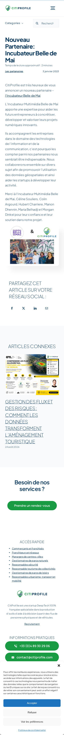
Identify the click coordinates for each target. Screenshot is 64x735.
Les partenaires (14, 71)
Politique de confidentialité (32, 730)
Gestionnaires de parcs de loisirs (30, 572)
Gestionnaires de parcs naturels (30, 560)
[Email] (47, 308)
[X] (23, 308)
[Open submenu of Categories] (21, 23)
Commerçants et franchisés (28, 548)
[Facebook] (12, 308)
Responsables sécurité (25, 564)
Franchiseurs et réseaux (25, 552)
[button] (59, 665)
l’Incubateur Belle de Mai (23, 95)
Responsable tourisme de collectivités (33, 568)
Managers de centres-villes (27, 556)
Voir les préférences (32, 721)
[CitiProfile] (18, 6)
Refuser (32, 712)
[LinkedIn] (35, 308)
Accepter (32, 703)
